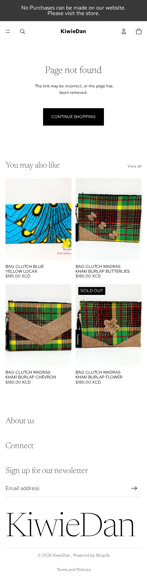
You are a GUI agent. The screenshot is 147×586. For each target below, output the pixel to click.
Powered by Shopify (91, 555)
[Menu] (8, 31)
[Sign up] (134, 488)
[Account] (123, 31)
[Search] (22, 31)
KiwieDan (62, 555)
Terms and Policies (74, 569)
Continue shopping (73, 116)
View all (135, 166)
